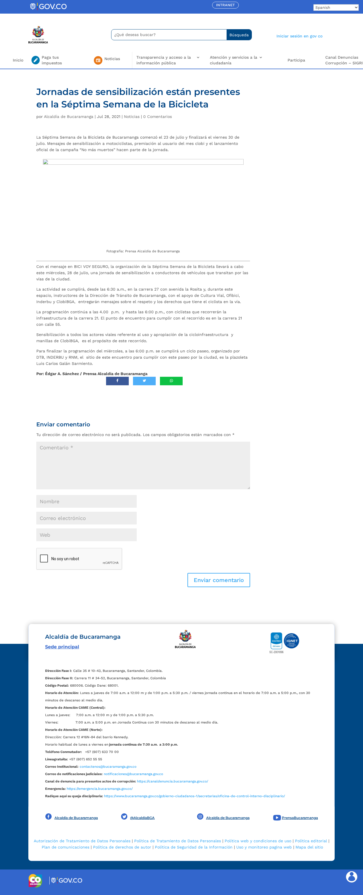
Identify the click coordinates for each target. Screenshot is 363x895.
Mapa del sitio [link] (309, 847)
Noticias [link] (132, 116)
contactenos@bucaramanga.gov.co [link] (108, 767)
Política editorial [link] (311, 841)
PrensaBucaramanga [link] (300, 818)
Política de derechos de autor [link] (122, 847)
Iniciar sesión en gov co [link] (299, 36)
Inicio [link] (18, 60)
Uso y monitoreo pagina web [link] (264, 847)
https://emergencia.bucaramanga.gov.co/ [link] (100, 789)
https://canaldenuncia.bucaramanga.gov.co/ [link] (172, 781)
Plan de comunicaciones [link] (65, 847)
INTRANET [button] (225, 5)
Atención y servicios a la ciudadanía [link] (233, 60)
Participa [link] (296, 60)
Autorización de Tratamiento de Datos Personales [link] (82, 841)
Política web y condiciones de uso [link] (258, 841)
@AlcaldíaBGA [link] (142, 818)
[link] (48, 10)
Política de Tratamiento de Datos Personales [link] (177, 841)
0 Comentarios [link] (157, 116)
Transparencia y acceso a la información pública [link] (163, 60)
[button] (218, 580)
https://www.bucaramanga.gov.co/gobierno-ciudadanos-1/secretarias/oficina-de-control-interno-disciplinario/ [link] (194, 796)
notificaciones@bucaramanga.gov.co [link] (133, 774)
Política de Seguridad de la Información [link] (194, 847)
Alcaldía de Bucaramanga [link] (68, 116)
